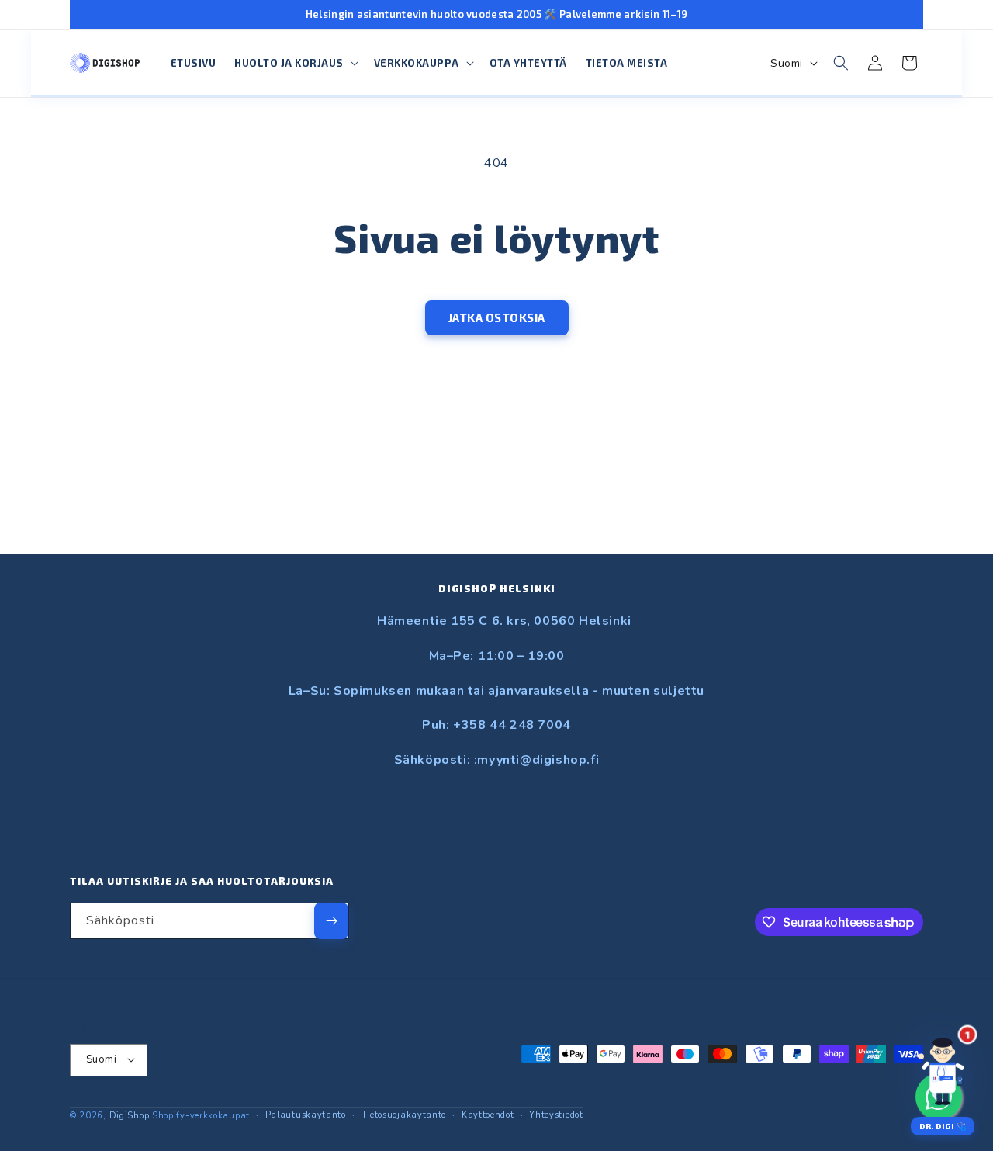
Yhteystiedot (556, 1114)
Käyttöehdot (488, 1114)
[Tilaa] (331, 921)
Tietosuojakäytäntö (404, 1114)
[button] (295, 63)
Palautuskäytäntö (305, 1114)
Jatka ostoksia (496, 317)
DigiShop (129, 1115)
